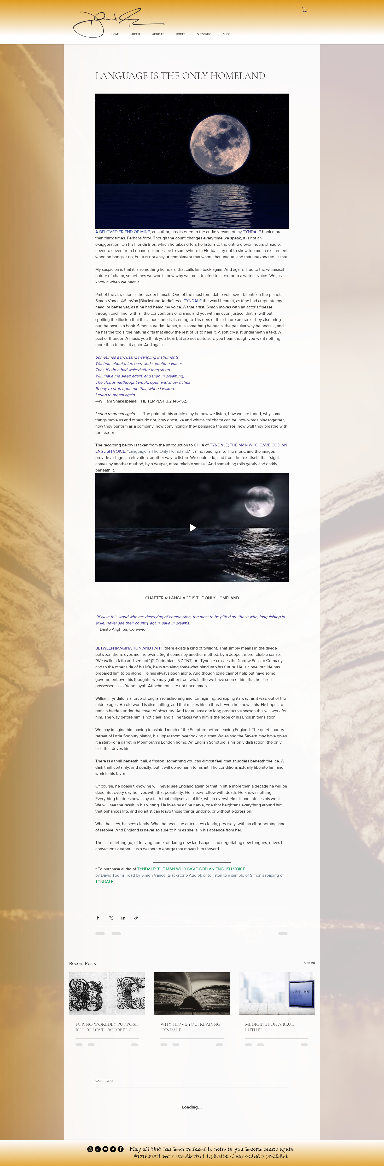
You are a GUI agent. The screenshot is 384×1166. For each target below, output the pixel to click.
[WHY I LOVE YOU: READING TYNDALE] (192, 993)
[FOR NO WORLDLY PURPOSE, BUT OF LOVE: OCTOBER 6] (107, 993)
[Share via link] (136, 917)
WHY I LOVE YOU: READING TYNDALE (190, 1027)
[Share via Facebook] (97, 917)
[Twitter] (113, 1145)
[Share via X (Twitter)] (110, 917)
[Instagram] (90, 1145)
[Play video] (192, 527)
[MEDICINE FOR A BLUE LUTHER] (277, 993)
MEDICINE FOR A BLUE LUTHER (269, 1027)
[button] (180, 34)
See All (309, 963)
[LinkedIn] (98, 1145)
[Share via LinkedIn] (123, 917)
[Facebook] (121, 1145)
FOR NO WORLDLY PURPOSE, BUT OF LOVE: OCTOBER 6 (107, 1027)
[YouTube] (105, 1145)
